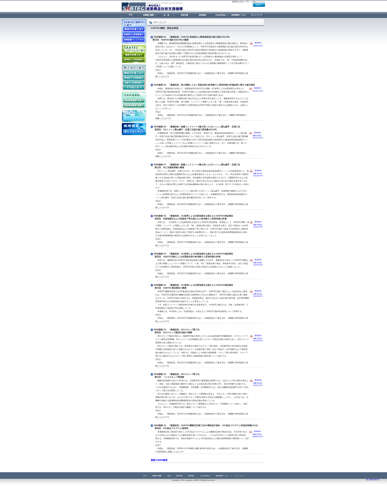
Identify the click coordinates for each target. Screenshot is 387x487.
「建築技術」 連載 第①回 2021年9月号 (256, 173)
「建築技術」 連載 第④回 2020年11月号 (256, 433)
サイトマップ (256, 15)
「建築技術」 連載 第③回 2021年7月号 (256, 224)
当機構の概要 (146, 15)
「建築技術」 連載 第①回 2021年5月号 (256, 293)
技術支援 (184, 15)
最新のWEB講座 (159, 460)
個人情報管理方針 (372, 480)
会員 (169, 476)
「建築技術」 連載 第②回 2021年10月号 (256, 135)
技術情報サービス (238, 15)
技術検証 (202, 15)
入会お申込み (218, 15)
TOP (130, 15)
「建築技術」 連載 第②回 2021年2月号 (256, 338)
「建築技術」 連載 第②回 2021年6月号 (256, 262)
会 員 (163, 15)
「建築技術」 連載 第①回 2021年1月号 (256, 382)
